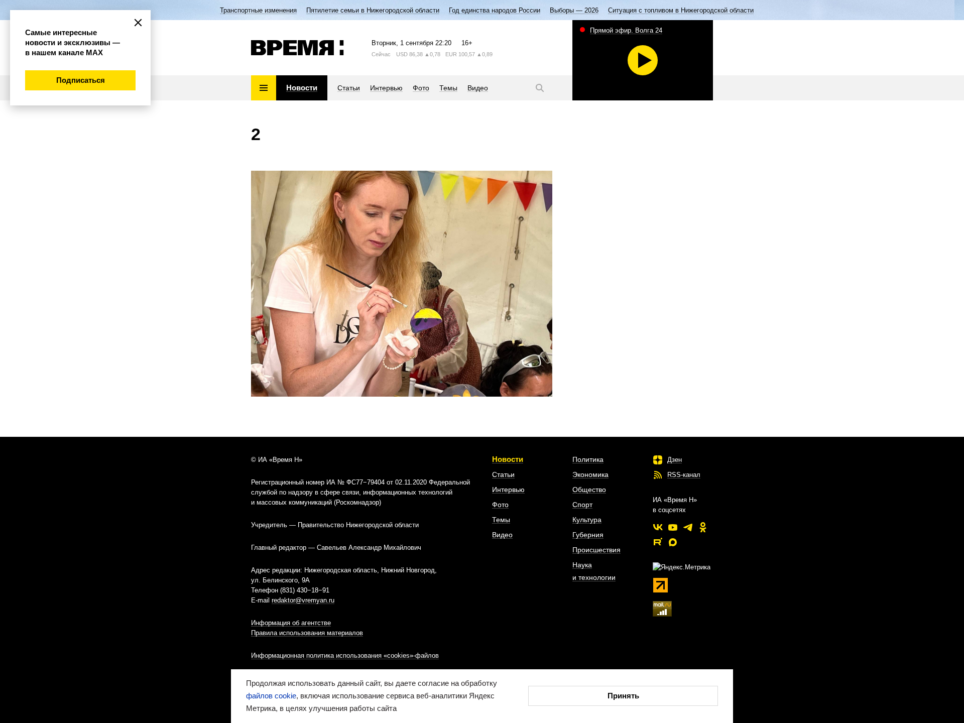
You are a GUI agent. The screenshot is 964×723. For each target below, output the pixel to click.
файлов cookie (271, 695)
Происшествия (596, 550)
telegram (688, 527)
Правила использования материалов (307, 633)
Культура (586, 520)
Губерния (588, 535)
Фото (500, 505)
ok (703, 527)
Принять (623, 695)
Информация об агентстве (291, 623)
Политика (588, 459)
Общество (589, 490)
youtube (673, 527)
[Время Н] (297, 47)
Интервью (508, 490)
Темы (501, 520)
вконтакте (658, 527)
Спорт (582, 505)
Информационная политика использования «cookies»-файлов (345, 655)
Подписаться (80, 80)
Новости (507, 459)
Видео (502, 535)
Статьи (503, 474)
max (673, 542)
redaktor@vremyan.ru (303, 600)
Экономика (590, 474)
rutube (658, 542)
